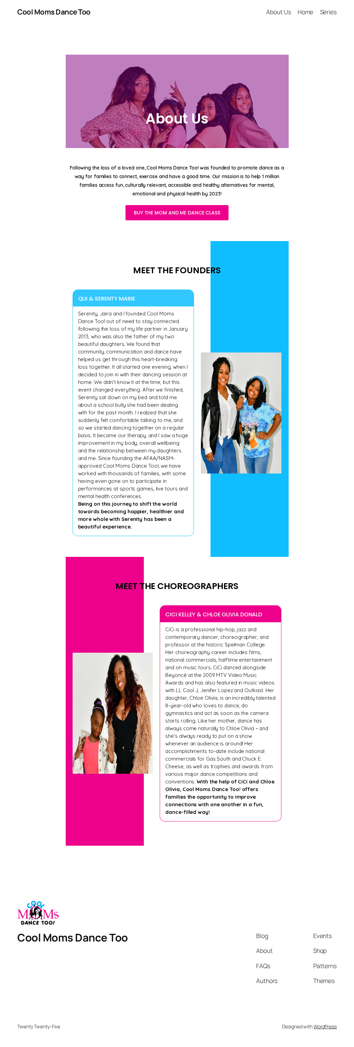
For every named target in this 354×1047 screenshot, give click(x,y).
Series (328, 12)
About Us (278, 12)
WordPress (325, 1026)
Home (306, 12)
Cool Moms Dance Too (54, 12)
